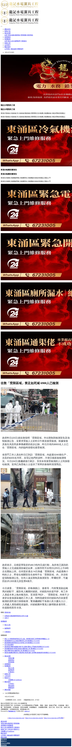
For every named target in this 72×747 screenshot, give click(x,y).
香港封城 (7, 612)
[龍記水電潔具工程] (36, 13)
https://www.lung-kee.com (15, 718)
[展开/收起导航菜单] (1, 26)
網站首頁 (7, 29)
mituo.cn (27, 711)
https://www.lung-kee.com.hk (34, 718)
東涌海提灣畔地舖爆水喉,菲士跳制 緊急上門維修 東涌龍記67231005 (26, 646)
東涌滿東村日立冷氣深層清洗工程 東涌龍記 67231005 (22, 641)
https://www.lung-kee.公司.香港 (53, 718)
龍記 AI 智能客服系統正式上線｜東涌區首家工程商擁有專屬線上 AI (26, 639)
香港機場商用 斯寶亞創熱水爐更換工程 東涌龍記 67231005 (23, 648)
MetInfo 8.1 (12, 711)
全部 (6, 35)
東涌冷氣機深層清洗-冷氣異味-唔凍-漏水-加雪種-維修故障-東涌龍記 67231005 (30, 652)
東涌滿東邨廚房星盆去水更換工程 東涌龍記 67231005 (22, 643)
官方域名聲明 (9, 644)
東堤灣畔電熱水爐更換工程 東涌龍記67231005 (19, 650)
